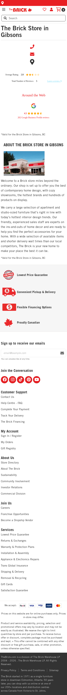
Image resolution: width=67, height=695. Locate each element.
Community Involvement (15, 481)
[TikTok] (20, 379)
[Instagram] (12, 379)
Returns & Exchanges (13, 540)
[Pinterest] (28, 379)
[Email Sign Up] (62, 353)
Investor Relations (11, 487)
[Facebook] (4, 379)
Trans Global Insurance (14, 565)
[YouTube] (36, 379)
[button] (33, 3)
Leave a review (53, 81)
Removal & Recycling (13, 578)
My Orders (7, 442)
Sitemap (54, 670)
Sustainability (9, 475)
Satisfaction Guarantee (14, 590)
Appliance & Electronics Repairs (20, 559)
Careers (5, 507)
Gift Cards (7, 584)
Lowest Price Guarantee (15, 534)
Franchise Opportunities (15, 514)
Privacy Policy (8, 670)
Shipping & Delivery (12, 571)
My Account (9, 431)
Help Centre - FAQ (11, 403)
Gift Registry (8, 448)
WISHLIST (44, 9)
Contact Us (7, 397)
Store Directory (10, 462)
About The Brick (10, 468)
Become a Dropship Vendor (17, 520)
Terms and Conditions (33, 670)
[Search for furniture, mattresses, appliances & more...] (5, 18)
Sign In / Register (11, 435)
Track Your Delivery (12, 415)
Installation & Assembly (15, 553)
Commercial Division (13, 493)
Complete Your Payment (15, 409)
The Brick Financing (13, 421)
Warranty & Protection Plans (17, 547)
